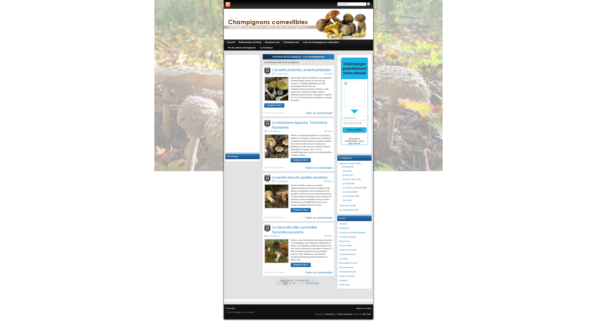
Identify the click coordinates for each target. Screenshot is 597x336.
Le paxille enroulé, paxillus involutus (300, 177)
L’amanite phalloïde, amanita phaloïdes (301, 69)
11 (290, 283)
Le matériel (347, 183)
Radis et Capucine (347, 276)
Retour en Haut (364, 308)
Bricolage (346, 167)
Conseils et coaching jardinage (352, 232)
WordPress (330, 314)
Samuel (330, 74)
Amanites (343, 224)
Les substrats (348, 192)
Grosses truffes (345, 246)
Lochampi (343, 259)
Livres (344, 200)
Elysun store (344, 241)
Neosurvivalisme (346, 267)
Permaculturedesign (347, 272)
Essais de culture (349, 179)
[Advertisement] (242, 103)
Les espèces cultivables (352, 188)
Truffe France (344, 285)
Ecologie (346, 175)
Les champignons (281, 74)
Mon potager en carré (348, 263)
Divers (345, 171)
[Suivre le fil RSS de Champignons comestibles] (227, 4)
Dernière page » (313, 283)
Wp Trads (367, 314)
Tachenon (343, 280)
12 (295, 283)
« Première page (302, 280)
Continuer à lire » (274, 105)
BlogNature (344, 228)
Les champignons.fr (347, 254)
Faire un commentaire (319, 113)
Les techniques (348, 196)
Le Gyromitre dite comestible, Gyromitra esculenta (295, 229)
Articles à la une (346, 206)
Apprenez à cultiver (347, 163)
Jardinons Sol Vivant (348, 250)
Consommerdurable (347, 237)
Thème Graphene (345, 314)
